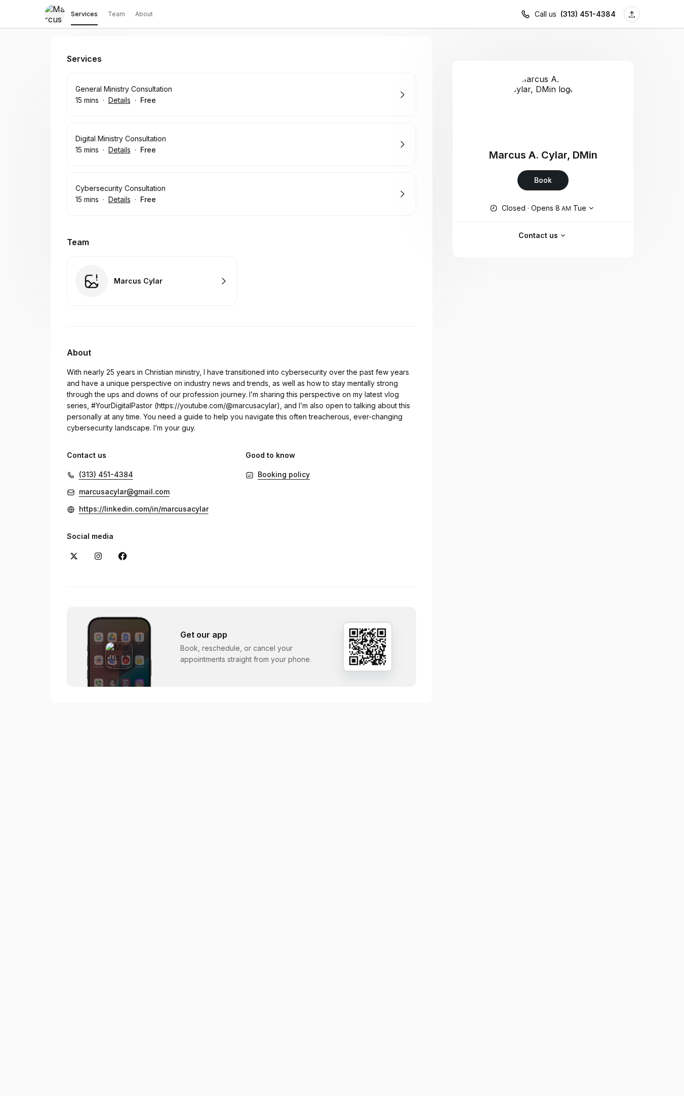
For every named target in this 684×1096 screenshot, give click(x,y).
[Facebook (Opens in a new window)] (122, 556)
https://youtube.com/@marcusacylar (217, 405)
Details (119, 100)
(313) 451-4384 (588, 14)
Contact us (538, 235)
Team (116, 14)
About (144, 14)
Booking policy (284, 474)
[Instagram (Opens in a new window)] (98, 556)
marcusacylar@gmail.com (124, 491)
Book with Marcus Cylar (152, 281)
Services (84, 14)
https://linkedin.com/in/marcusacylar (144, 508)
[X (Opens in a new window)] (74, 556)
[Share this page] (632, 14)
